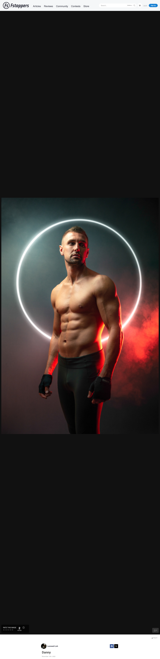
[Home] (16, 5)
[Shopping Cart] (140, 5)
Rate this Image (9, 627)
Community (62, 6)
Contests (75, 6)
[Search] (134, 5)
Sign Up (153, 5)
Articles (37, 6)
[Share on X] (116, 646)
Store (86, 6)
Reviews (48, 6)
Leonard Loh (52, 646)
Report (155, 638)
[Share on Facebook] (112, 646)
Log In (145, 5)
